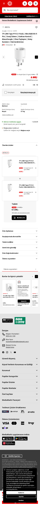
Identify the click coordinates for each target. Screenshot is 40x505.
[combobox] (22, 10)
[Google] (21, 439)
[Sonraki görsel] (36, 57)
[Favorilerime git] (30, 3)
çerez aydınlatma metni (28, 487)
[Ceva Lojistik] (5, 411)
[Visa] (5, 423)
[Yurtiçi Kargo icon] (22, 411)
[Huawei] (8, 443)
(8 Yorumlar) (9, 45)
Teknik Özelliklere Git (7, 115)
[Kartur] (14, 411)
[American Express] (22, 423)
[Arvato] (31, 412)
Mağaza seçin (25, 130)
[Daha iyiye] (20, 321)
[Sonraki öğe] (36, 276)
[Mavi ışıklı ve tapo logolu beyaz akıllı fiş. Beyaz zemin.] (10, 188)
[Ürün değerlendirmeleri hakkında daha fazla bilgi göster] (14, 44)
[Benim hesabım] (24, 3)
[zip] (5, 428)
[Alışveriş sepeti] (35, 3)
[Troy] (31, 423)
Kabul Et (24, 301)
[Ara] (4, 10)
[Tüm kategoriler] (4, 3)
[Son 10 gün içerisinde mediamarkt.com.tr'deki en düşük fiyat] (37, 74)
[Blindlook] (7, 321)
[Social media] (4, 352)
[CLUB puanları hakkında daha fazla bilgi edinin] (23, 84)
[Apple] (8, 439)
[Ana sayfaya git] (12, 3)
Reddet (21, 500)
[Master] (14, 423)
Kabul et (21, 493)
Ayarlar (21, 496)
